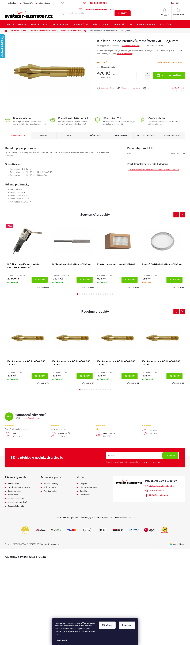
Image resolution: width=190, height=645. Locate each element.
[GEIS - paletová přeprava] (164, 529)
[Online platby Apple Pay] (102, 529)
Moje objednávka (11, 3)
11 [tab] (100, 294)
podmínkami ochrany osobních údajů (145, 462)
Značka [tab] (95, 135)
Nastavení (62, 640)
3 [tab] (82, 294)
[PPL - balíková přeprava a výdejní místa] (133, 529)
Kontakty (83, 491)
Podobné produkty (171, 135)
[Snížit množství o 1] (147, 77)
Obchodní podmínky (15, 499)
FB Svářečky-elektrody (158, 495)
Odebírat (170, 455)
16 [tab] (112, 294)
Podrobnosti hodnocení (130, 46)
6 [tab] (89, 294)
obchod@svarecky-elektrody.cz (162, 486)
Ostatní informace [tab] (121, 135)
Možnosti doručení (108, 67)
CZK (177, 3)
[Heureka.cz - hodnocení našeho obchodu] (25, 529)
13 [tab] (105, 294)
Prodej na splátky (50, 491)
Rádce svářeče (28, 3)
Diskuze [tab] (69, 135)
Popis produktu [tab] (18, 135)
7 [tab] (91, 294)
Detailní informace (124, 53)
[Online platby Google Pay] (87, 529)
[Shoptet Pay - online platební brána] (56, 529)
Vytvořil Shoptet (179, 544)
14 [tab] (107, 294)
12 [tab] (103, 294)
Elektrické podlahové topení (126, 517)
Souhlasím (127, 625)
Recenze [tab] (43, 135)
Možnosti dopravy (51, 484)
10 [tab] (98, 294)
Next (182, 214)
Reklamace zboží (14, 491)
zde (56, 634)
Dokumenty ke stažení (16, 506)
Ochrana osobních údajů (17, 502)
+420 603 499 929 (156, 490)
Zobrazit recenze (34, 418)
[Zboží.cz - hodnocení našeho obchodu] (40, 529)
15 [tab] (110, 294)
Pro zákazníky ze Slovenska (18, 487)
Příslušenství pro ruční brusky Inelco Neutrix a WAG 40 (155, 169)
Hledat (122, 13)
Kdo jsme (83, 484)
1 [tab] (77, 294)
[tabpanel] (27, 255)
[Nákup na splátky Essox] (118, 529)
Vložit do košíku (171, 75)
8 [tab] (93, 294)
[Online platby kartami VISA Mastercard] (71, 529)
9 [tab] (96, 294)
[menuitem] (10, 24)
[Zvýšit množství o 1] (147, 73)
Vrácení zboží (12, 495)
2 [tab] (80, 294)
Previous (176, 214)
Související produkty (145, 135)
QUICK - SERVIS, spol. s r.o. (67, 517)
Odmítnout (107, 625)
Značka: (178, 88)
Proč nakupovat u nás (88, 487)
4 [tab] (84, 294)
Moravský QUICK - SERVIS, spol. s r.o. (96, 517)
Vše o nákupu (44, 3)
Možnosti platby (50, 487)
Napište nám (85, 495)
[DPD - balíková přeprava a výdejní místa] (149, 529)
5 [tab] (87, 294)
